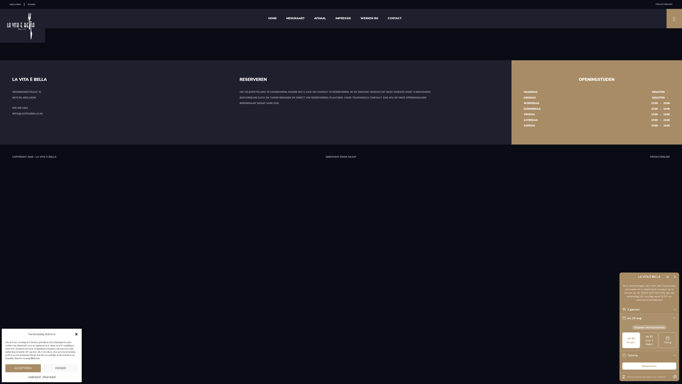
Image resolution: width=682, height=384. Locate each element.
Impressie (343, 18)
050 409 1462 (20, 108)
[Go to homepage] (22, 26)
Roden (31, 4)
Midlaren (15, 4)
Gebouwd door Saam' (341, 157)
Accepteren (23, 368)
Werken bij (369, 18)
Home (272, 18)
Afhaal (320, 18)
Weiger (60, 368)
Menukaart (295, 18)
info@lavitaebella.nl (27, 113)
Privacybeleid (49, 376)
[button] (76, 334)
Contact (395, 18)
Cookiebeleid (34, 376)
